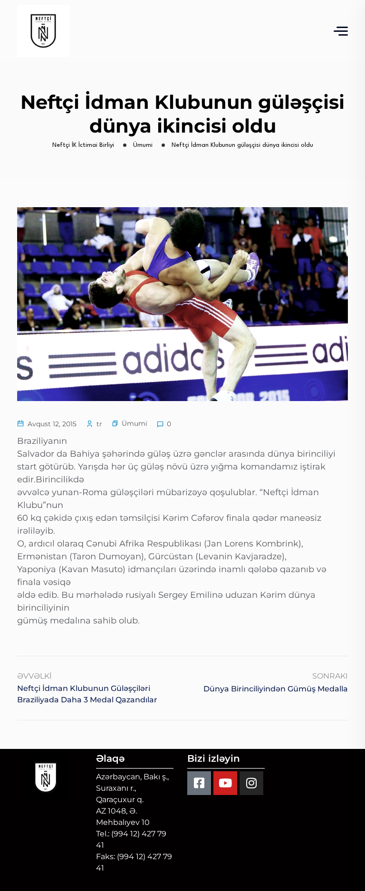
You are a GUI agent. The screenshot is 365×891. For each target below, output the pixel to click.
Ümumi (134, 423)
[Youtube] (225, 783)
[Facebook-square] (199, 783)
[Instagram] (251, 783)
